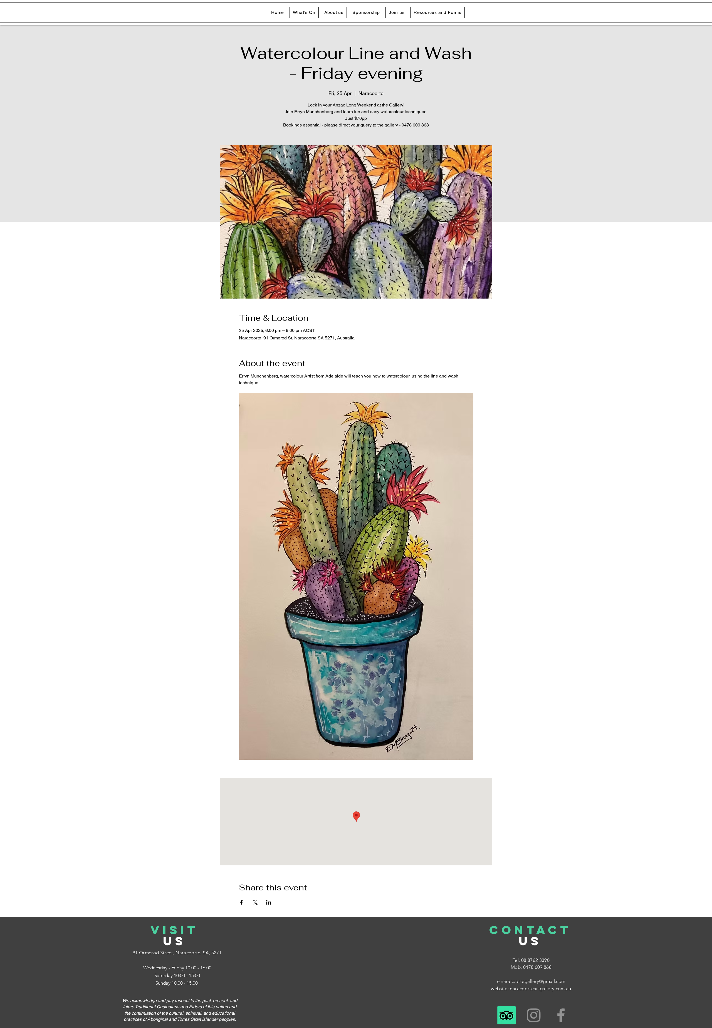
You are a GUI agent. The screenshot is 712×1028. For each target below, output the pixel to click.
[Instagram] (534, 1015)
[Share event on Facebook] (241, 902)
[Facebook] (561, 1015)
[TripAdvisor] (506, 1015)
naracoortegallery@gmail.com (533, 981)
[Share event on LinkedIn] (268, 902)
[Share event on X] (255, 902)
